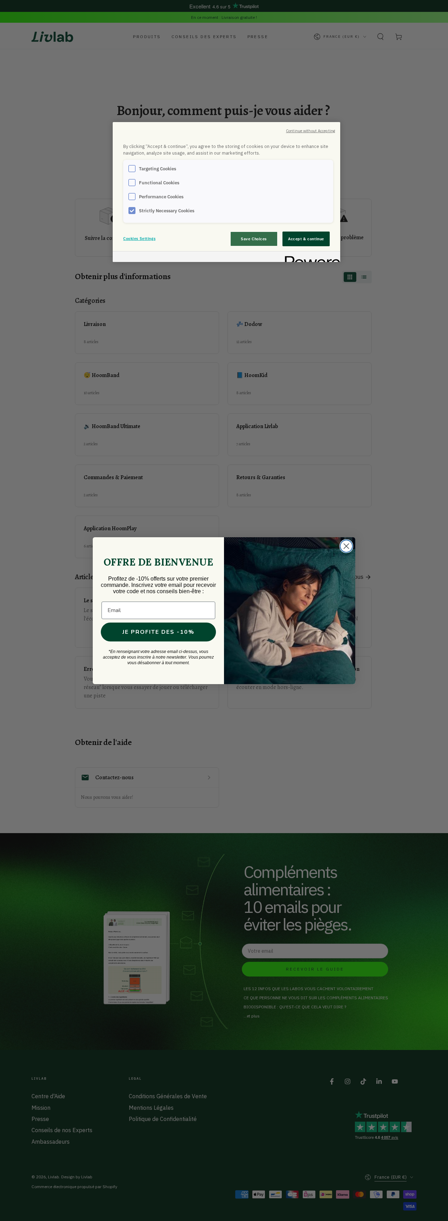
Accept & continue (306, 238)
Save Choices (254, 238)
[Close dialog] (346, 546)
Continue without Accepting (310, 130)
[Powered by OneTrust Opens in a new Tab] (310, 257)
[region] (226, 192)
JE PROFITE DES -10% (158, 632)
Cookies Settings (139, 238)
